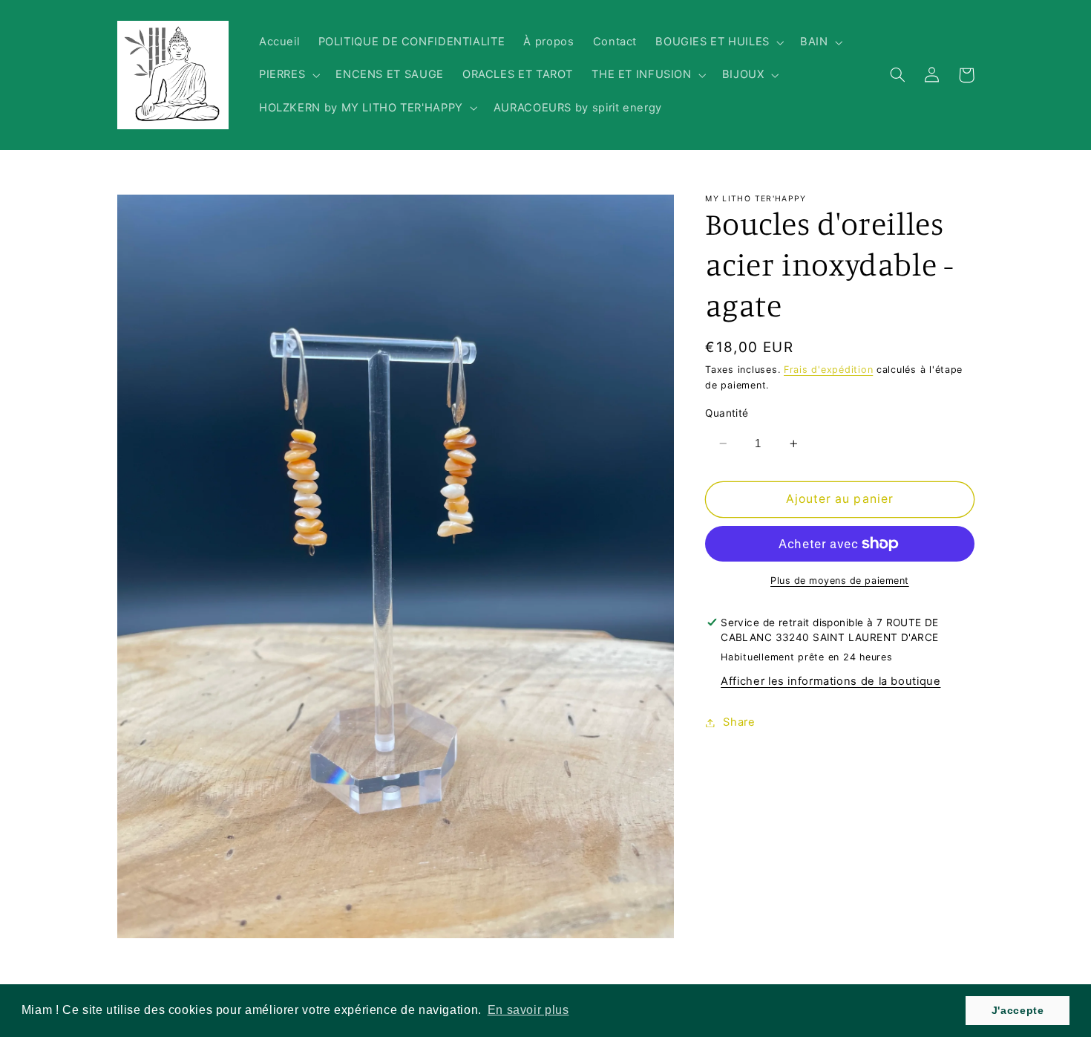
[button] (718, 42)
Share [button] (739, 722)
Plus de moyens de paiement (839, 580)
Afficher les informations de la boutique (830, 681)
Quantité (726, 413)
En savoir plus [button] (528, 1010)
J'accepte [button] (1018, 1010)
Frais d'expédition (828, 369)
